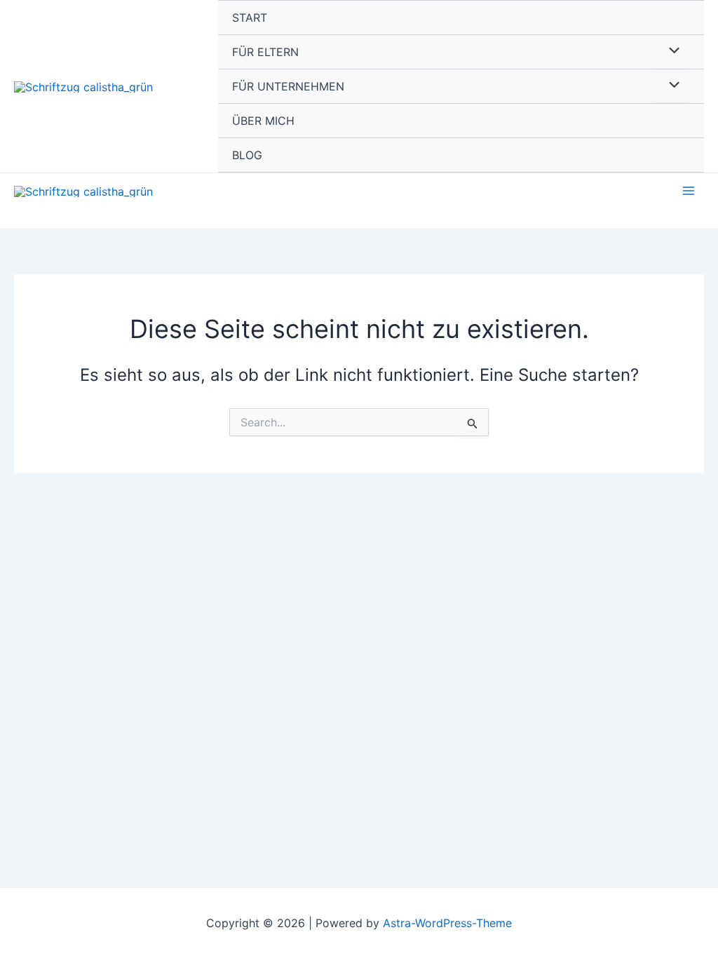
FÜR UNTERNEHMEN (288, 86)
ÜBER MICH (263, 121)
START (249, 18)
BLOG (247, 155)
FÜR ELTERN (265, 52)
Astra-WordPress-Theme (447, 923)
